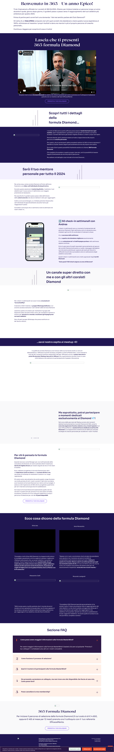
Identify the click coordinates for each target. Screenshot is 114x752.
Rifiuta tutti (87, 749)
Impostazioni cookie (75, 749)
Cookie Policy (97, 741)
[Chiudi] (111, 749)
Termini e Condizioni (96, 738)
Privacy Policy (97, 739)
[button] (16, 421)
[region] (57, 749)
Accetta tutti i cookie (99, 749)
